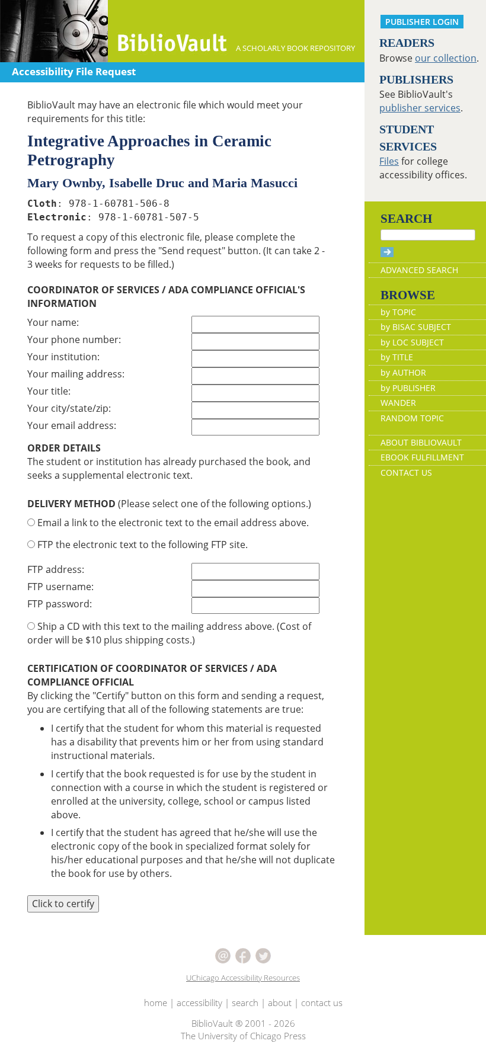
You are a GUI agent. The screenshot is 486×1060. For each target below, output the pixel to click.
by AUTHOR (403, 372)
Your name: (53, 322)
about (280, 1002)
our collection (446, 58)
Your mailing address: (75, 373)
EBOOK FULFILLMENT (422, 457)
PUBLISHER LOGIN (422, 21)
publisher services (420, 107)
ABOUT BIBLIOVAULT (421, 442)
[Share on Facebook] (243, 954)
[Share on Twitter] (263, 954)
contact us (322, 1002)
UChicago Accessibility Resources (243, 977)
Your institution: (63, 356)
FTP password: (59, 603)
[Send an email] (223, 954)
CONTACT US (406, 472)
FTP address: (55, 569)
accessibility (199, 1002)
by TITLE (397, 357)
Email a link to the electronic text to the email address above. (172, 522)
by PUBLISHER (408, 387)
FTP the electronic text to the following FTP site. (141, 544)
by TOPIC (398, 312)
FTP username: (60, 586)
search (245, 1002)
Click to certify (63, 903)
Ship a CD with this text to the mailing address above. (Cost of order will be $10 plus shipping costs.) (169, 633)
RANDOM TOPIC (412, 418)
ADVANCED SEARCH (419, 270)
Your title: (49, 391)
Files (389, 161)
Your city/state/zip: (69, 408)
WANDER (398, 402)
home (155, 1002)
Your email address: (71, 425)
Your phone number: (74, 339)
